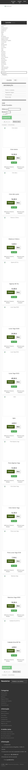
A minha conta (6, 729)
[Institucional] (14, 10)
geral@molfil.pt (10, 759)
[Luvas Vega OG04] (14, 316)
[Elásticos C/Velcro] (14, 226)
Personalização (5, 705)
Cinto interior (14, 149)
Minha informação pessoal (7, 737)
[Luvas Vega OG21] (14, 361)
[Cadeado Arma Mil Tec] (14, 630)
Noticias (3, 70)
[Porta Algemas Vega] (14, 450)
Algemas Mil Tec (14, 284)
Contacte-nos (20, 2)
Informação (8, 85)
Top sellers (3, 715)
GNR (2, 35)
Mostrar (4, 112)
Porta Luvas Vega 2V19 (14, 552)
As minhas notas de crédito (7, 733)
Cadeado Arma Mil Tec (14, 642)
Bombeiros (3, 36)
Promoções (4, 711)
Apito (14, 418)
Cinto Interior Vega (14, 508)
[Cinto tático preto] (14, 182)
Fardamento (4, 29)
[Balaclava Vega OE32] (14, 585)
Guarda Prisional (5, 37)
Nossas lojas (8, 97)
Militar (2, 32)
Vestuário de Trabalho (6, 40)
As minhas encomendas (7, 731)
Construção (3, 42)
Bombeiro (3, 51)
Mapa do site (4, 723)
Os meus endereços (6, 735)
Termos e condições (9, 90)
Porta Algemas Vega (14, 463)
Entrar (25, 1)
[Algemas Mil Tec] (14, 271)
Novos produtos (5, 713)
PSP (2, 33)
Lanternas (3, 53)
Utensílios (3, 56)
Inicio (2, 26)
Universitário (4, 60)
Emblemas (3, 30)
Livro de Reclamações (6, 725)
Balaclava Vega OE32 (14, 597)
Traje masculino (4, 67)
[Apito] (14, 406)
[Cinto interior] (14, 137)
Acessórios (3, 47)
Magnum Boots (4, 39)
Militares (3, 697)
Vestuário (3, 61)
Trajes (2, 65)
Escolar (3, 46)
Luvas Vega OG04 (14, 328)
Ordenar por (5, 109)
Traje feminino (4, 68)
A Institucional (4, 28)
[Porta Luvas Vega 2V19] (14, 540)
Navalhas (3, 54)
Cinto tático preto (14, 194)
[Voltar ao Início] (3, 80)
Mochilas (3, 58)
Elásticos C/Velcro (14, 239)
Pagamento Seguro (9, 92)
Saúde (2, 43)
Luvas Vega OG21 (14, 373)
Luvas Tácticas (4, 57)
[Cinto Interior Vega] (14, 495)
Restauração (4, 44)
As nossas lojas (13, 2)
